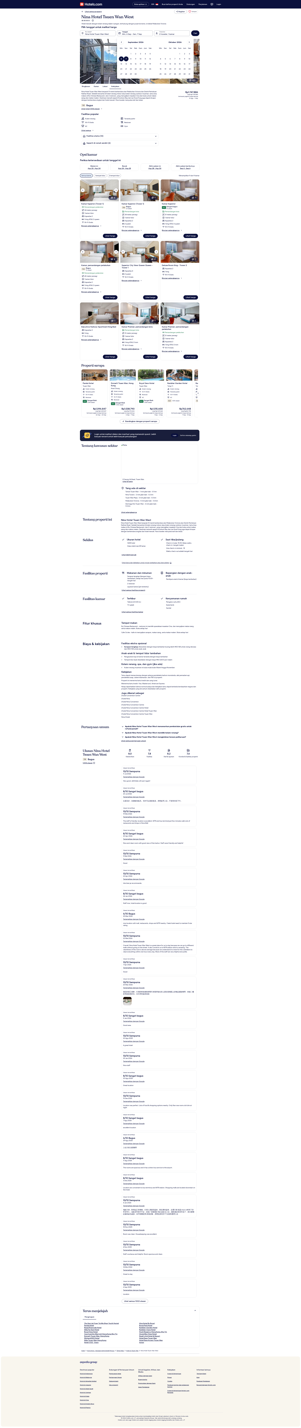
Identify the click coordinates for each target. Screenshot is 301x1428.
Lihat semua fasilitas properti (133, 590)
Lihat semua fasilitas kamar (132, 612)
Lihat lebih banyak (129, 555)
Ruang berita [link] (142, 1379)
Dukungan (191, 4)
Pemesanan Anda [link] (115, 1374)
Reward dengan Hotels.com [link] (206, 1385)
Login (219, 4)
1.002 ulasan (88, 763)
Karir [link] (198, 1377)
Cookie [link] (169, 1381)
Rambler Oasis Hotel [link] (147, 1330)
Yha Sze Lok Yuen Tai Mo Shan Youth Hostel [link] (101, 1323)
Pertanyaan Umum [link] (115, 1377)
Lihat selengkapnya (129, 512)
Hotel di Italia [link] (84, 1396)
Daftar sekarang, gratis (188, 435)
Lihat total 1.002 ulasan (90, 109)
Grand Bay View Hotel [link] (148, 1334)
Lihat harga (110, 236)
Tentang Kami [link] (201, 1374)
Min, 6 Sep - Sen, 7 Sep (132, 34)
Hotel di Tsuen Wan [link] (132, 1351)
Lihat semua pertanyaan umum (133, 741)
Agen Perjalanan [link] (143, 1387)
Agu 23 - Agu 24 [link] (94, 168)
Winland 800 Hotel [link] (91, 1338)
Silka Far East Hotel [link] (91, 1330)
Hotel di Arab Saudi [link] (86, 1389)
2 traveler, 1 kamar (166, 34)
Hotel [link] (83, 1351)
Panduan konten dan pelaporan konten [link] (178, 1386)
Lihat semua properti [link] (93, 11)
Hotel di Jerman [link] (85, 1392)
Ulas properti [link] (113, 1385)
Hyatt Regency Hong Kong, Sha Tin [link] (153, 1332)
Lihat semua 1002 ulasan (135, 1301)
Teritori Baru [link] (120, 1351)
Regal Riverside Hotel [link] (92, 1328)
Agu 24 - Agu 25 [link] (124, 168)
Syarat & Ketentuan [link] (174, 1374)
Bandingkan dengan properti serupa (141, 421)
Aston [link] (141, 1342)
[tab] (89, 1316)
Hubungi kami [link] (113, 1381)
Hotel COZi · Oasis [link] (91, 1342)
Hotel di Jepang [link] (85, 1385)
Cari (195, 33)
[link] (192, 12)
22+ (194, 80)
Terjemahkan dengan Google (134, 777)
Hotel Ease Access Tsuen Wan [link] (151, 1340)
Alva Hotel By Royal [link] (147, 1323)
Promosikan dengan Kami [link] (146, 1383)
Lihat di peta (128, 481)
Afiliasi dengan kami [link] (145, 1376)
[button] (131, 53)
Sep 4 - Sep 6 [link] (185, 168)
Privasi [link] (169, 1377)
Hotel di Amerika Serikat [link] (88, 1381)
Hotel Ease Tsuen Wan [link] (148, 1338)
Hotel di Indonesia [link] (86, 1374)
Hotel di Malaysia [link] (86, 1377)
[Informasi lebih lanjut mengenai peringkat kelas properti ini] (92, 20)
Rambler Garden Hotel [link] (148, 1328)
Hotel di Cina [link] (84, 1400)
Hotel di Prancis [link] (85, 1407)
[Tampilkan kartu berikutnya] (198, 393)
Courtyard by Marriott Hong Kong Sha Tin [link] (100, 1334)
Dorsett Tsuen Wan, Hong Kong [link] (96, 1336)
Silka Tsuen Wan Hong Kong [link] (95, 1340)
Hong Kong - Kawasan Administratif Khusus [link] (100, 1351)
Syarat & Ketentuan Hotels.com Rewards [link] (178, 1391)
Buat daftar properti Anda (172, 4)
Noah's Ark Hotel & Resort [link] (149, 1336)
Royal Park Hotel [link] (145, 1325)
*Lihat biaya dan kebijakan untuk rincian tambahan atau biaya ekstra (145, 563)
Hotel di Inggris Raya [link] (87, 1404)
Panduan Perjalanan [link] (203, 1381)
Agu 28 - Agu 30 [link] (155, 168)
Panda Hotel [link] (89, 1325)
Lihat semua (86, 130)
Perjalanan (203, 4)
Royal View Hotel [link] (91, 1332)
